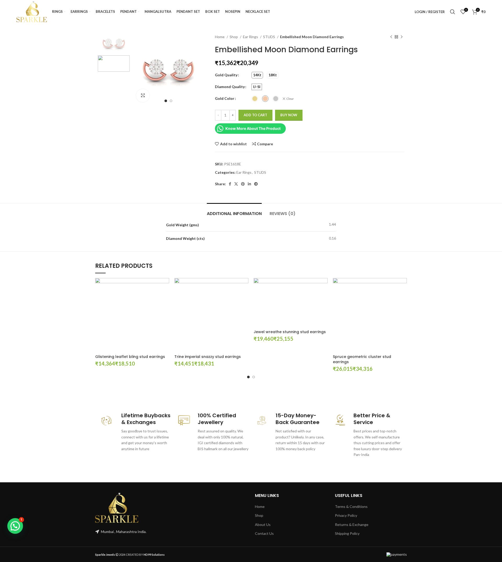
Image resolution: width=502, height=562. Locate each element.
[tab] (234, 211)
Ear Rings (251, 36)
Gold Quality (226, 75)
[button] (15, 526)
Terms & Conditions (351, 506)
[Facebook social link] (230, 184)
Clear (290, 99)
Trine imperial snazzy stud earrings (207, 356)
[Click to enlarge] (142, 95)
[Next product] (401, 37)
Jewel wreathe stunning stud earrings (290, 331)
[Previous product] (391, 37)
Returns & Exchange (351, 524)
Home (220, 36)
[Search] (452, 12)
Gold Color (224, 98)
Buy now (288, 115)
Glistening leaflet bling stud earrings (130, 356)
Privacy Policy (346, 515)
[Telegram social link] (256, 184)
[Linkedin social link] (249, 184)
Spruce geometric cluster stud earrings (362, 359)
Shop (234, 36)
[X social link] (236, 184)
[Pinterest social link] (242, 184)
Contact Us (264, 533)
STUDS (269, 36)
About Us (263, 524)
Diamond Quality (230, 86)
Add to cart (255, 115)
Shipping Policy (347, 533)
